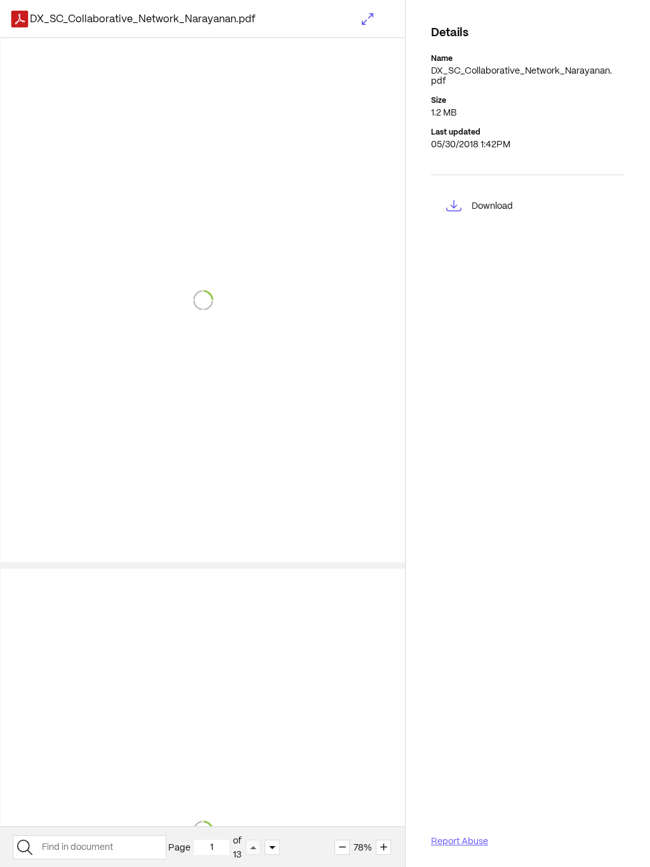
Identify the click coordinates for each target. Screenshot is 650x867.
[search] (24, 847)
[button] (367, 19)
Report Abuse (459, 841)
